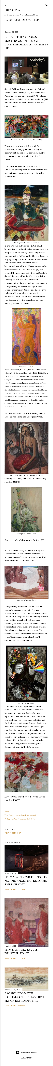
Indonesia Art (30, 815)
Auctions (20, 815)
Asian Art (12, 815)
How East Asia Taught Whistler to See (22, 951)
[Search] (46, 4)
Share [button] (7, 811)
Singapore (22, 819)
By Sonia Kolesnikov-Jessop (22, 20)
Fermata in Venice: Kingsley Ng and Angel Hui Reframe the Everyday (26, 880)
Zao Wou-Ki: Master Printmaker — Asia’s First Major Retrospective (24, 997)
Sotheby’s (31, 819)
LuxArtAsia (12, 10)
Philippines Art (11, 819)
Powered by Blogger (28, 1052)
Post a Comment (13, 833)
